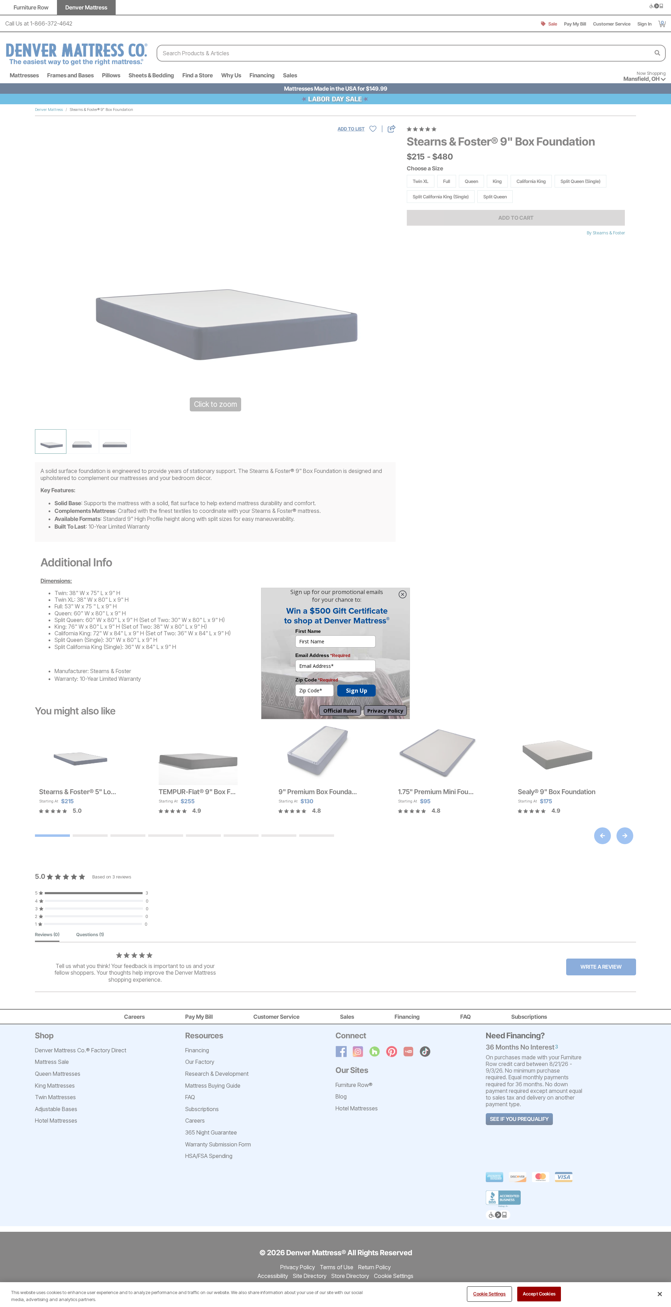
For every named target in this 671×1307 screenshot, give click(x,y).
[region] (335, 1294)
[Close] (660, 1294)
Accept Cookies (539, 1294)
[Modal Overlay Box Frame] (335, 653)
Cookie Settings (489, 1294)
